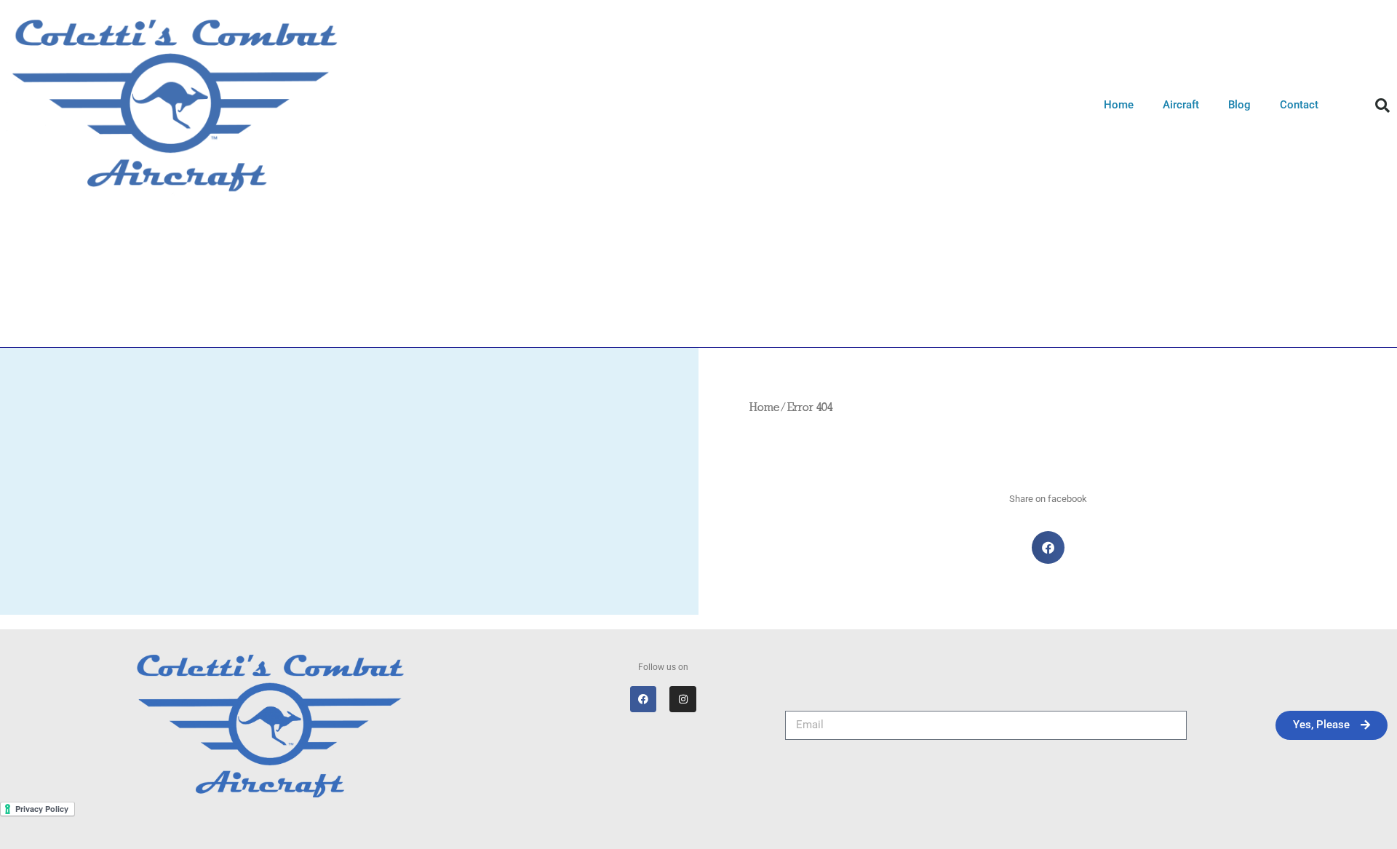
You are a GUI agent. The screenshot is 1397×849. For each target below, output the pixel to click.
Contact (1299, 104)
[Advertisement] (698, 318)
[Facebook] (643, 699)
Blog (1239, 104)
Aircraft (1181, 104)
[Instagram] (682, 699)
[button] (1382, 105)
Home (1119, 104)
